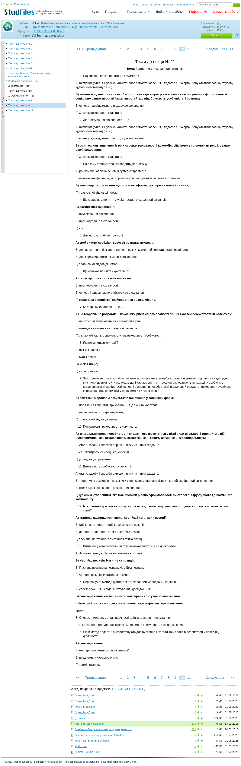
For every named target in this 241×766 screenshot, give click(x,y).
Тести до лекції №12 (20, 110)
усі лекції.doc (83, 718)
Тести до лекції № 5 (20, 63)
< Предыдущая (94, 49)
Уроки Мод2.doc (85, 701)
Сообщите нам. (116, 23)
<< (78, 49)
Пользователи (138, 12)
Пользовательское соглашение (81, 761)
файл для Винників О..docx (92, 740)
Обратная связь (151, 4)
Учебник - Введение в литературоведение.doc (103, 729)
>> (232, 49)
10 (182, 49)
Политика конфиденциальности (119, 761)
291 (193, 723)
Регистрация (22, 3)
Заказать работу (225, 12)
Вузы (95, 12)
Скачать (216, 35)
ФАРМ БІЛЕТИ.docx (87, 751)
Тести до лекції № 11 (21, 105)
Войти (8, 3)
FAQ (135, 4)
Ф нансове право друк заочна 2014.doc (99, 734)
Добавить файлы (169, 12)
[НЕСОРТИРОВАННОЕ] (48, 31)
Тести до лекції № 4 (20, 58)
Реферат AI (198, 12)
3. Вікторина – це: (19, 85)
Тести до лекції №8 (20, 90)
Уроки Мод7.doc (85, 712)
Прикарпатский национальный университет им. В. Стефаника (75, 27)
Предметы (113, 12)
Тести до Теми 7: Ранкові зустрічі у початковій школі (29, 74)
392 (193, 729)
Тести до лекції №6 (20, 68)
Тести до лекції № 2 (20, 48)
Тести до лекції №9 (20, 100)
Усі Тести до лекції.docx (89, 723)
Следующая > (217, 49)
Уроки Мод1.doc (85, 695)
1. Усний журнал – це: (21, 95)
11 (189, 49)
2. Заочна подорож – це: (23, 80)
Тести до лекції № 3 (20, 53)
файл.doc (81, 746)
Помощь (7, 761)
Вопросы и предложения (178, 4)
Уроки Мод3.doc (85, 706)
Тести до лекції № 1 (20, 43)
